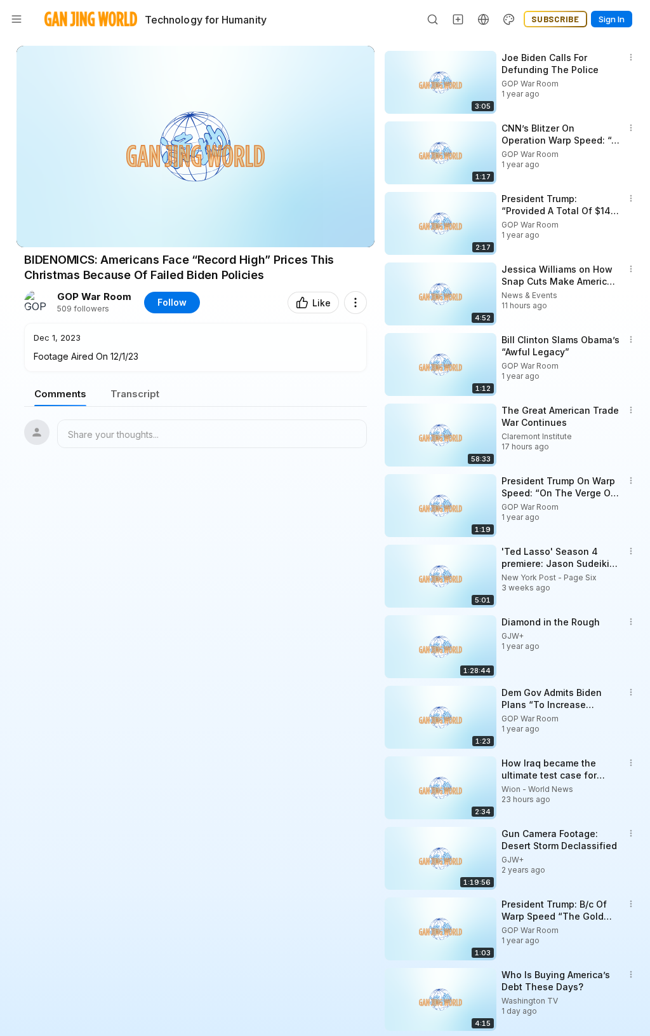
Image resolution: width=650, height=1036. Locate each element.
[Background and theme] (509, 19)
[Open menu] (16, 19)
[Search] (433, 19)
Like (321, 302)
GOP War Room (94, 297)
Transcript (134, 394)
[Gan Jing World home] (90, 19)
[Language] (483, 19)
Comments (60, 394)
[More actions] (355, 302)
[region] (196, 146)
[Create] (458, 19)
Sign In (612, 19)
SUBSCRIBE (555, 19)
